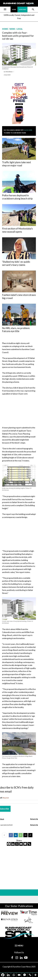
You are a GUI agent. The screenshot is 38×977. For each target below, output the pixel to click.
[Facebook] (11, 835)
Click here (28, 130)
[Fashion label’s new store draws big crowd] (19, 281)
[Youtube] (26, 957)
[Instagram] (16, 957)
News (12, 29)
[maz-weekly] (9, 913)
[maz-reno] (9, 920)
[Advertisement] (19, 411)
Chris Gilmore (8, 71)
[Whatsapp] (17, 844)
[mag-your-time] (28, 913)
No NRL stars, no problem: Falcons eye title (16, 330)
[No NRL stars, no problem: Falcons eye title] (19, 315)
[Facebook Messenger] (25, 844)
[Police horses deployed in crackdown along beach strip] (19, 182)
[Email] (25, 835)
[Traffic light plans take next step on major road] (19, 149)
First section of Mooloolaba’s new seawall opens (17, 230)
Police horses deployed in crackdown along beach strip (17, 197)
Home (5, 29)
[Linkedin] (16, 835)
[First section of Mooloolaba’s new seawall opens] (19, 215)
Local (20, 29)
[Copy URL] (30, 835)
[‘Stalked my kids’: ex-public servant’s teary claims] (19, 248)
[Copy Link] (29, 844)
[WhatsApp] (20, 835)
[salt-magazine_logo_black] (28, 920)
